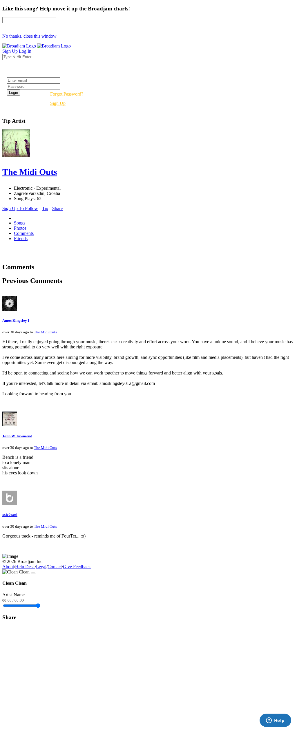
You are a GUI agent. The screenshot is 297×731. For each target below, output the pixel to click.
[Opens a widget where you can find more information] (275, 721)
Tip (45, 208)
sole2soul (9, 515)
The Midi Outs (45, 332)
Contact (55, 566)
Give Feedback (77, 566)
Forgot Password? (66, 94)
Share (57, 208)
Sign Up (58, 103)
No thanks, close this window (29, 36)
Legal (41, 566)
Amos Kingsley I (15, 320)
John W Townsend (17, 436)
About (8, 566)
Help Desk (25, 566)
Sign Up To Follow (20, 208)
